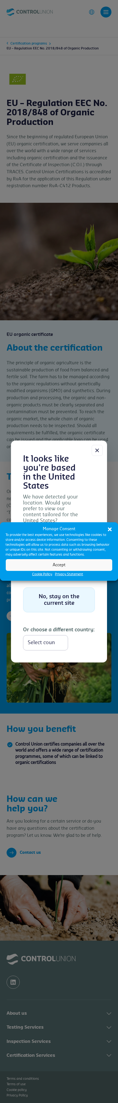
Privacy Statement (69, 574)
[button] (110, 529)
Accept (59, 565)
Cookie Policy (42, 574)
